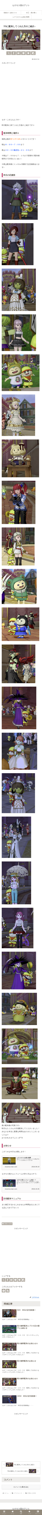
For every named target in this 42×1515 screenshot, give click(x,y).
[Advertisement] (21, 92)
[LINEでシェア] (28, 53)
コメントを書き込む (21, 1487)
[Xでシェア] (8, 53)
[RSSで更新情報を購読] (7, 1290)
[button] (33, 53)
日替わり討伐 (8, 1223)
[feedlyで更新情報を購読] (3, 1290)
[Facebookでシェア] (13, 53)
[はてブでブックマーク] (18, 53)
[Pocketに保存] (23, 53)
